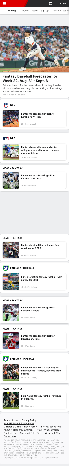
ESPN (17, 3)
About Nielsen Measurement (18, 429)
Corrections (10, 436)
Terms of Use (11, 420)
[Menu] (4, 3)
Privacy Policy (29, 420)
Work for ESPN (52, 433)
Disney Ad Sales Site (30, 433)
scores (63, 3)
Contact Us (10, 433)
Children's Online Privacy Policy (20, 426)
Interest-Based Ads (51, 426)
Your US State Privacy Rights (19, 423)
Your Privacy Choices (48, 429)
